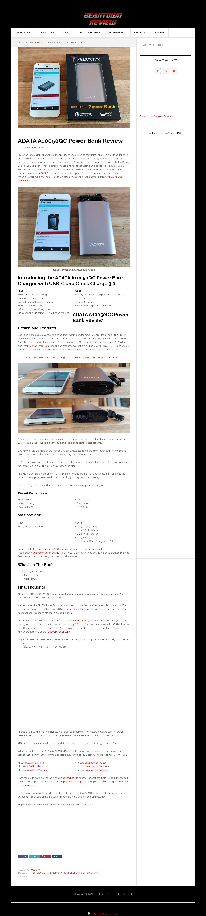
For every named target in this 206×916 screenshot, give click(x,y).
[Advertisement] (164, 534)
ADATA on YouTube (37, 770)
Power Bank (92, 873)
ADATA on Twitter (36, 762)
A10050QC (37, 873)
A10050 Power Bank (39, 346)
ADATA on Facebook (38, 766)
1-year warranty (27, 785)
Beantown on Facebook (97, 766)
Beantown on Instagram (97, 770)
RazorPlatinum (81, 609)
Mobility (35, 870)
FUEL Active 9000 (84, 620)
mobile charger (76, 873)
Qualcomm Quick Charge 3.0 (48, 552)
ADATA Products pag (63, 778)
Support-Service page (70, 781)
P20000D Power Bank (58, 631)
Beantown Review (103, 18)
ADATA (42, 173)
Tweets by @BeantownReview (155, 116)
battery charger (58, 873)
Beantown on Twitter (95, 762)
